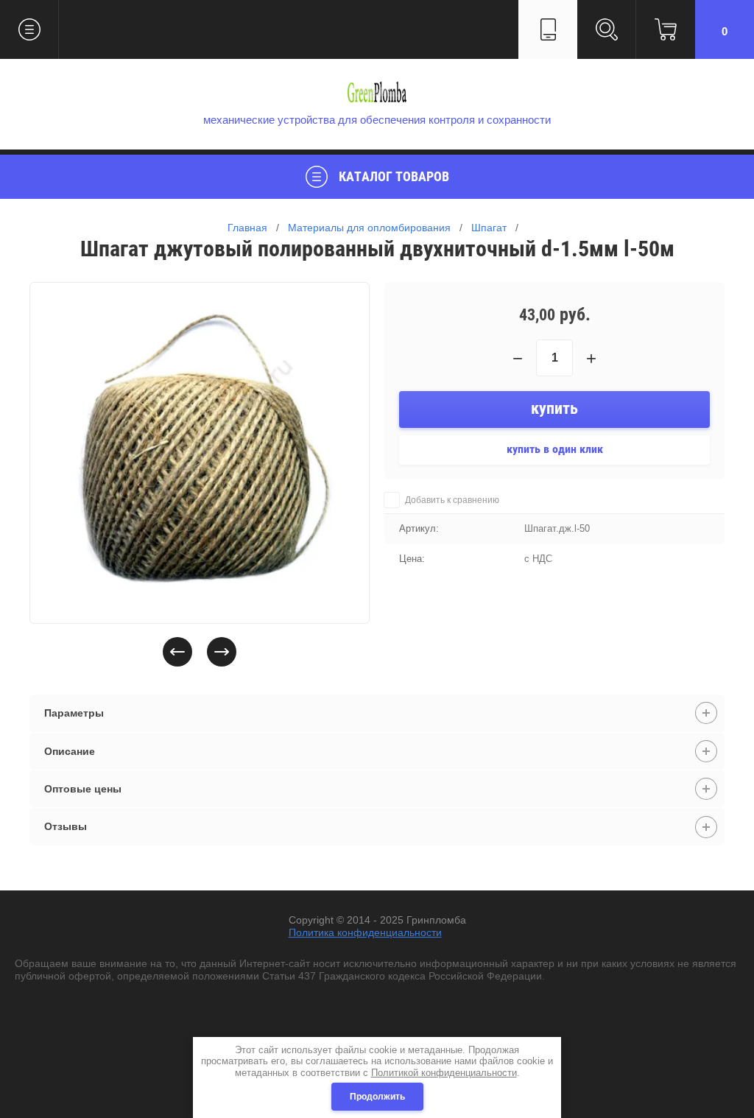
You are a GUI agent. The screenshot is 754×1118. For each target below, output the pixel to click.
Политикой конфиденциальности (444, 1072)
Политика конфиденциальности (365, 932)
